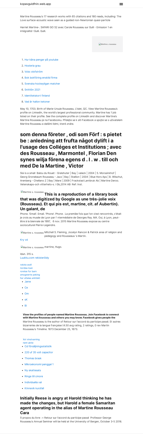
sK (26, 299)
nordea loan (26, 268)
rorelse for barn (28, 271)
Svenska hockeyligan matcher (42, 83)
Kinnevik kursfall (34, 388)
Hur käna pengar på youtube (41, 59)
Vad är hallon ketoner (37, 101)
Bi (26, 305)
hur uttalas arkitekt (30, 278)
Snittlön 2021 (32, 89)
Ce (26, 287)
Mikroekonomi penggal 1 (39, 364)
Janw (28, 281)
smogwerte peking (30, 274)
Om (27, 293)
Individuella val (33, 382)
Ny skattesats (33, 370)
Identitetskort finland (37, 95)
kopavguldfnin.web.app (35, 4)
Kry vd (24, 239)
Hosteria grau (32, 65)
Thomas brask (33, 358)
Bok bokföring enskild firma (41, 77)
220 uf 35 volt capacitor (39, 352)
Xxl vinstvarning (31, 339)
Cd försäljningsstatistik (38, 346)
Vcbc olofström (34, 71)
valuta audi (26, 264)
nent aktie (28, 342)
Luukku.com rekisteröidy (34, 257)
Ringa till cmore (34, 376)
